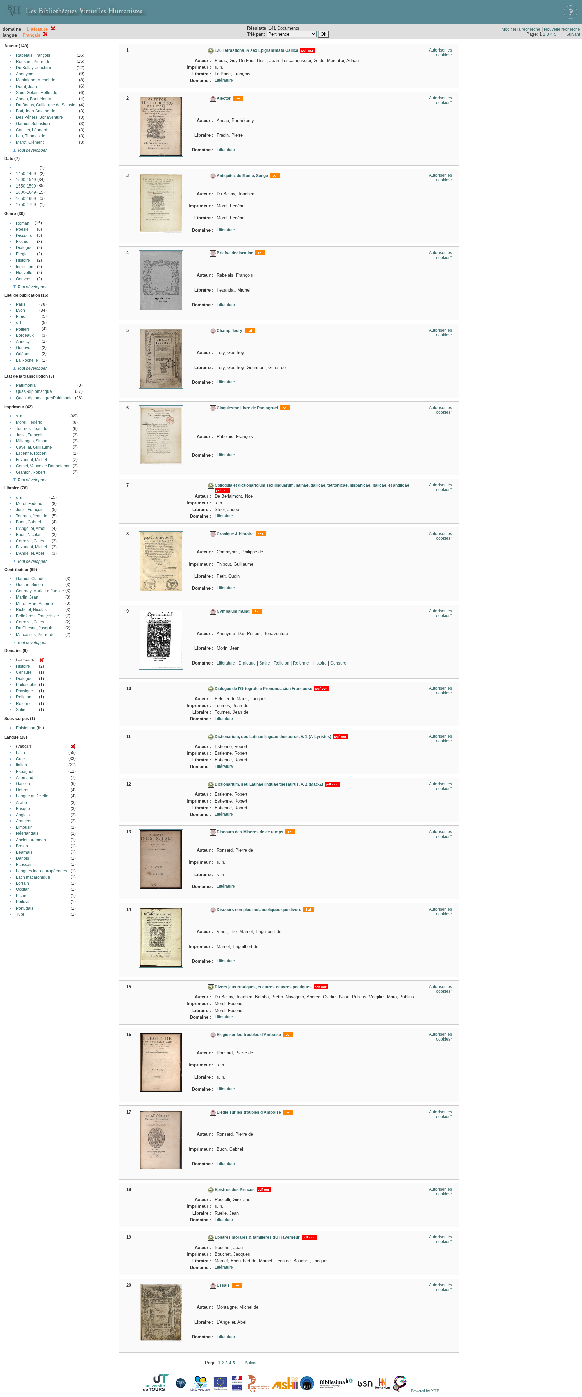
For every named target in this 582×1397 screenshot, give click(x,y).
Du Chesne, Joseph (34, 628)
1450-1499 (26, 173)
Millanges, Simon (31, 441)
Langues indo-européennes (41, 870)
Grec (20, 759)
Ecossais (24, 864)
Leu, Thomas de (30, 136)
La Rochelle (27, 360)
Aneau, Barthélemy (33, 99)
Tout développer (31, 150)
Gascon (23, 783)
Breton (22, 846)
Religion (23, 697)
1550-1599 (26, 186)
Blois (20, 316)
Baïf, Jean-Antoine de (35, 111)
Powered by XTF (425, 1391)
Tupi (20, 914)
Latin (20, 752)
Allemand (24, 777)
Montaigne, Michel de (35, 80)
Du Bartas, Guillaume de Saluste (45, 105)
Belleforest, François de (37, 616)
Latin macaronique (33, 877)
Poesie (22, 229)
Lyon (20, 310)
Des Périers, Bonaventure (39, 117)
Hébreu (23, 790)
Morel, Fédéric (29, 422)
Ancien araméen (31, 840)
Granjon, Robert (30, 472)
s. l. (19, 322)
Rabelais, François (33, 55)
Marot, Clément (30, 142)
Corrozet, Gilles (30, 541)
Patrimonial (26, 385)
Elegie (22, 254)
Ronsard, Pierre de (33, 61)
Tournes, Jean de (31, 428)
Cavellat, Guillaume (34, 447)
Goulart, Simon (29, 584)
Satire (21, 709)
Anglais (23, 815)
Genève (23, 347)
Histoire (23, 260)
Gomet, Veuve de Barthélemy (42, 466)
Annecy (23, 341)
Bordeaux (25, 335)
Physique (24, 691)
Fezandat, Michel (31, 459)
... (561, 34)
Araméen (24, 821)
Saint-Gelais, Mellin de (36, 92)
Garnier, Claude (30, 578)
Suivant (573, 34)
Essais (22, 241)
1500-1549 (26, 179)
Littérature (224, 80)
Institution (24, 266)
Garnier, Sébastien (33, 123)
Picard (22, 895)
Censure (24, 672)
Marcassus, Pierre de (35, 634)
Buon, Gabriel (28, 522)
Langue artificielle (32, 796)
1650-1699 (26, 198)
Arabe (21, 802)
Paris (20, 304)
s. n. (19, 416)
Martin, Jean (27, 597)
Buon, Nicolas (28, 534)
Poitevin (23, 901)
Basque (23, 808)
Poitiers (23, 329)
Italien (21, 765)
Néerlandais (27, 833)
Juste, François (29, 435)
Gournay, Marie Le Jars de (40, 591)
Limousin (24, 827)
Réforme (24, 703)
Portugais (24, 908)
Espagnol (24, 771)
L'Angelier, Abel (30, 553)
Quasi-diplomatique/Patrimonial (45, 398)
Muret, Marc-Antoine (34, 603)
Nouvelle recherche (562, 29)
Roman (22, 223)
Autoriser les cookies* (440, 52)
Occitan (23, 889)
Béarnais (24, 852)
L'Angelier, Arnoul (32, 528)
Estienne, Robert (31, 453)
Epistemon (25, 728)
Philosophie (27, 684)
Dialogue (24, 247)
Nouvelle (24, 272)
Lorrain (22, 883)
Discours (24, 235)
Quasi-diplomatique (34, 391)
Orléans (23, 354)
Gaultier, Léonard (31, 130)
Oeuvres (23, 279)
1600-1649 (26, 192)
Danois (22, 858)
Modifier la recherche (521, 29)
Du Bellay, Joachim (33, 67)
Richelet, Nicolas (31, 609)
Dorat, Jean (26, 86)
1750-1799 (26, 204)
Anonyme (24, 74)
